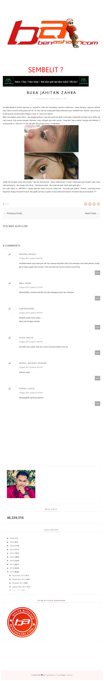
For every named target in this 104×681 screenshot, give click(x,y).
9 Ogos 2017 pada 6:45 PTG (30, 367)
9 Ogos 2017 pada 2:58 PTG (30, 258)
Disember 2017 (18, 575)
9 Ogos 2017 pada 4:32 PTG (30, 313)
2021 (12, 557)
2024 (12, 546)
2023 (12, 549)
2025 (12, 542)
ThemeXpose (50, 675)
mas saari (25, 283)
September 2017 (19, 587)
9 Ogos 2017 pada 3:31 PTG (30, 287)
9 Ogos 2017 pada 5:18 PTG (30, 342)
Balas (98, 273)
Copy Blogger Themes (65, 675)
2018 (12, 568)
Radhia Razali (28, 254)
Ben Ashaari (43, 99)
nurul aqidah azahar (33, 363)
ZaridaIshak (26, 308)
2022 (12, 553)
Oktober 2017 (18, 583)
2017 (12, 572)
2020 (12, 561)
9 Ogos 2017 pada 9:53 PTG (30, 393)
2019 (12, 564)
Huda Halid (26, 337)
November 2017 (19, 579)
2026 (12, 538)
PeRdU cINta (27, 388)
